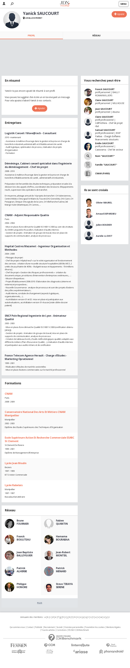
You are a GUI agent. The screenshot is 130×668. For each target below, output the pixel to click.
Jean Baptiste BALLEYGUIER (25, 554)
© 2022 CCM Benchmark (78, 630)
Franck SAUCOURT (105, 89)
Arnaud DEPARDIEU (106, 213)
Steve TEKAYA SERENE (64, 585)
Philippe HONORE (22, 585)
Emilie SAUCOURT (104, 143)
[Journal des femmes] (18, 645)
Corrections (61, 630)
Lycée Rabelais (14, 485)
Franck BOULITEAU (23, 538)
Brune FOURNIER (23, 522)
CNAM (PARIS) (102, 173)
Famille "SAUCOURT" (106, 164)
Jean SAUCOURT (103, 108)
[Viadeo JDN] (49, 652)
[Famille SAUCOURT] (88, 165)
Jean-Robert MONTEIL (63, 554)
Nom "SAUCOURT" (105, 155)
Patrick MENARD (61, 569)
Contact (30, 627)
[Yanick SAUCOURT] (12, 20)
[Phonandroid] (111, 652)
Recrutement (49, 627)
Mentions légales (113, 627)
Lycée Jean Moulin (15, 463)
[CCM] (49, 645)
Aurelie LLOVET (104, 235)
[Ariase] (80, 651)
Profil (31, 35)
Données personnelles (73, 627)
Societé (60, 627)
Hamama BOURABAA (62, 538)
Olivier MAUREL (104, 202)
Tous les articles (48, 630)
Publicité (38, 627)
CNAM (8, 393)
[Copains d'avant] (18, 652)
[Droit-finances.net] (111, 645)
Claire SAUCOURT (104, 100)
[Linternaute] (80, 645)
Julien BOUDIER (104, 224)
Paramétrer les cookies (94, 627)
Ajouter (120, 14)
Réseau (96, 35)
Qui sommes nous (17, 627)
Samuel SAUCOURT (105, 129)
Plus (39, 602)
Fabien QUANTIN (62, 522)
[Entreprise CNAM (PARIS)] (88, 173)
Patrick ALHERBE (22, 569)
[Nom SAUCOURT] (88, 156)
